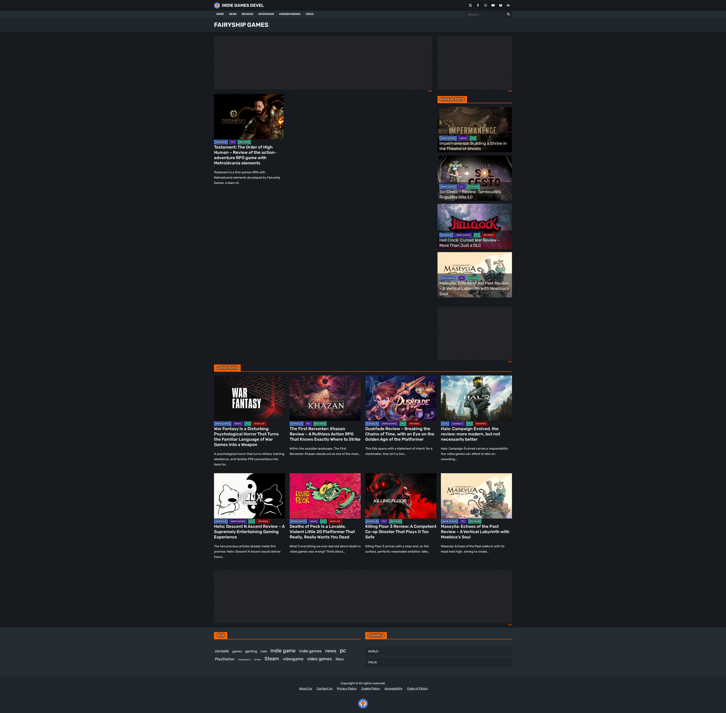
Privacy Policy (347, 688)
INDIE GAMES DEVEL (243, 5)
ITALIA (372, 662)
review (257, 659)
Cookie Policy (370, 688)
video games (319, 658)
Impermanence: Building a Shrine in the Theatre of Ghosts (473, 146)
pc (343, 650)
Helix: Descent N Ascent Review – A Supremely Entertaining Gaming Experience (249, 532)
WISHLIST (259, 423)
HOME (220, 14)
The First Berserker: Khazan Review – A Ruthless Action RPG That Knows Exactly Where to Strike (325, 434)
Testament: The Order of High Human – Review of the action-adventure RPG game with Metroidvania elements (245, 155)
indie (264, 651)
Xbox (339, 659)
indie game (283, 651)
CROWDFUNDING (289, 14)
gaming (251, 651)
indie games (310, 651)
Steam (271, 658)
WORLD (373, 651)
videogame (293, 658)
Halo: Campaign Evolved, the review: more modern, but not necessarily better (470, 434)
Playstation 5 (244, 659)
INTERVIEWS (266, 14)
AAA (445, 423)
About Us (305, 688)
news (330, 650)
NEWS (233, 14)
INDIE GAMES (448, 138)
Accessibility (394, 688)
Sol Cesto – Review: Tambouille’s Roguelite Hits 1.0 (470, 194)
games (237, 651)
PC (232, 142)
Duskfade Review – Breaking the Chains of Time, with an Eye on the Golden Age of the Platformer (399, 434)
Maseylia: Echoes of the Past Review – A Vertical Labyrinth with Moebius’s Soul (474, 288)
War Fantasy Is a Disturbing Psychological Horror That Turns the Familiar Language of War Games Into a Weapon (246, 436)
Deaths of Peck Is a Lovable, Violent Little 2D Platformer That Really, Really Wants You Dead (322, 532)
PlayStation (225, 659)
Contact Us (324, 688)
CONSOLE (221, 142)
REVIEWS (247, 14)
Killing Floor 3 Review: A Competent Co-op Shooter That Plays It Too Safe (400, 532)
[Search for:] (508, 14)
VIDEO (310, 14)
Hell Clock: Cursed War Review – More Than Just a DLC (469, 243)
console (222, 651)
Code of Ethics (417, 688)
